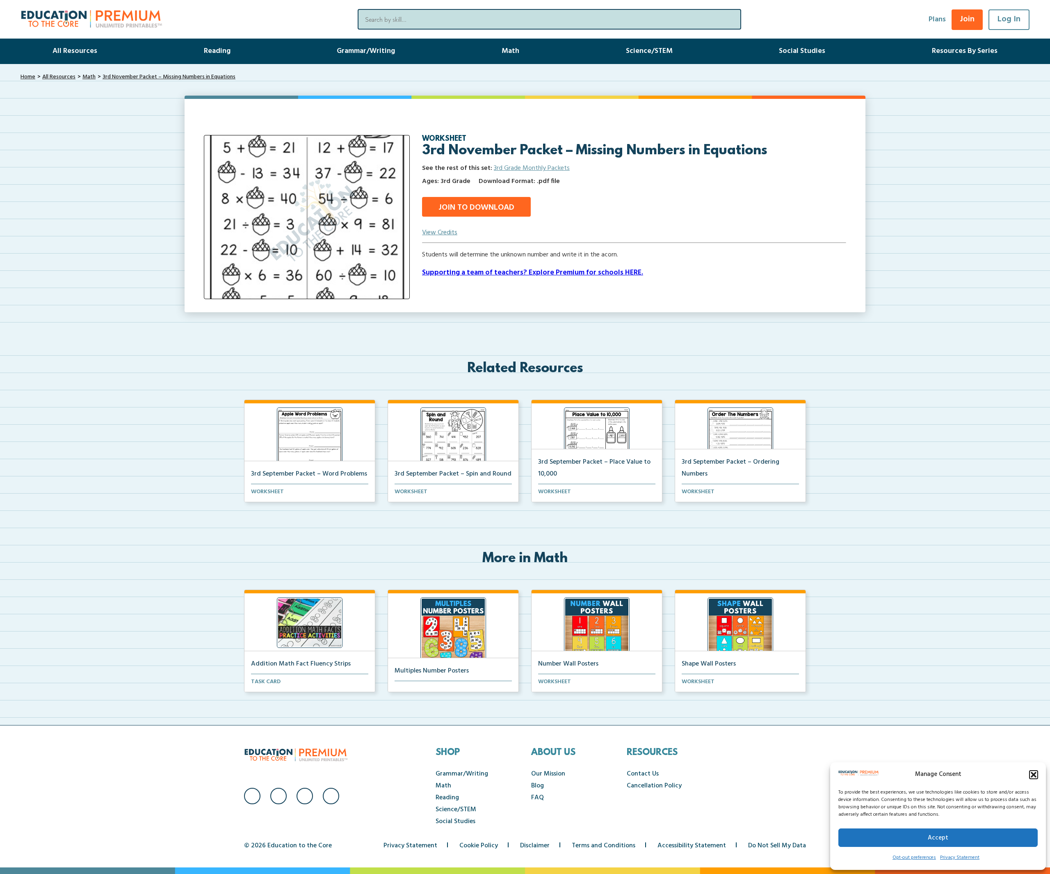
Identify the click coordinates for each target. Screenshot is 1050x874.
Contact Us (643, 774)
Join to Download (476, 207)
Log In (1009, 19)
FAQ (537, 797)
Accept (938, 838)
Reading (217, 51)
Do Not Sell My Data (777, 845)
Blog (537, 785)
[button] (1033, 775)
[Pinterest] (331, 796)
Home (28, 77)
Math (510, 51)
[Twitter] (304, 796)
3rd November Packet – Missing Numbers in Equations (169, 77)
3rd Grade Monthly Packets (532, 168)
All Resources (74, 51)
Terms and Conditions (603, 845)
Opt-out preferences (914, 857)
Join (967, 19)
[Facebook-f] (252, 796)
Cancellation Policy (654, 785)
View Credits (439, 232)
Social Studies (802, 51)
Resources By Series (965, 51)
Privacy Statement (959, 857)
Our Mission (548, 774)
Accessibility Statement (691, 845)
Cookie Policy (478, 845)
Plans (937, 19)
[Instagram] (278, 796)
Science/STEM (649, 51)
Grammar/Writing (366, 51)
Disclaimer (535, 845)
